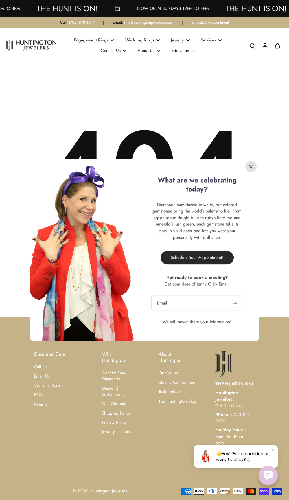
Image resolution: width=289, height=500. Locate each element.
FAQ (38, 395)
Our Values (169, 373)
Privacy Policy (114, 423)
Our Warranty (114, 404)
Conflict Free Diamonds (114, 376)
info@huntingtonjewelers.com (148, 22)
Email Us (42, 376)
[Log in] (265, 45)
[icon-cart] (277, 45)
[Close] (251, 166)
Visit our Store (47, 386)
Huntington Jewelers (108, 491)
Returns (40, 404)
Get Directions (228, 406)
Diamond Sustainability (114, 391)
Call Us (40, 367)
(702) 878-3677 (82, 22)
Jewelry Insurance (117, 432)
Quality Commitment (177, 382)
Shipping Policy (116, 413)
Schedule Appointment (210, 22)
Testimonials (169, 392)
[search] (252, 45)
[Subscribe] (236, 303)
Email (162, 303)
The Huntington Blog (178, 401)
